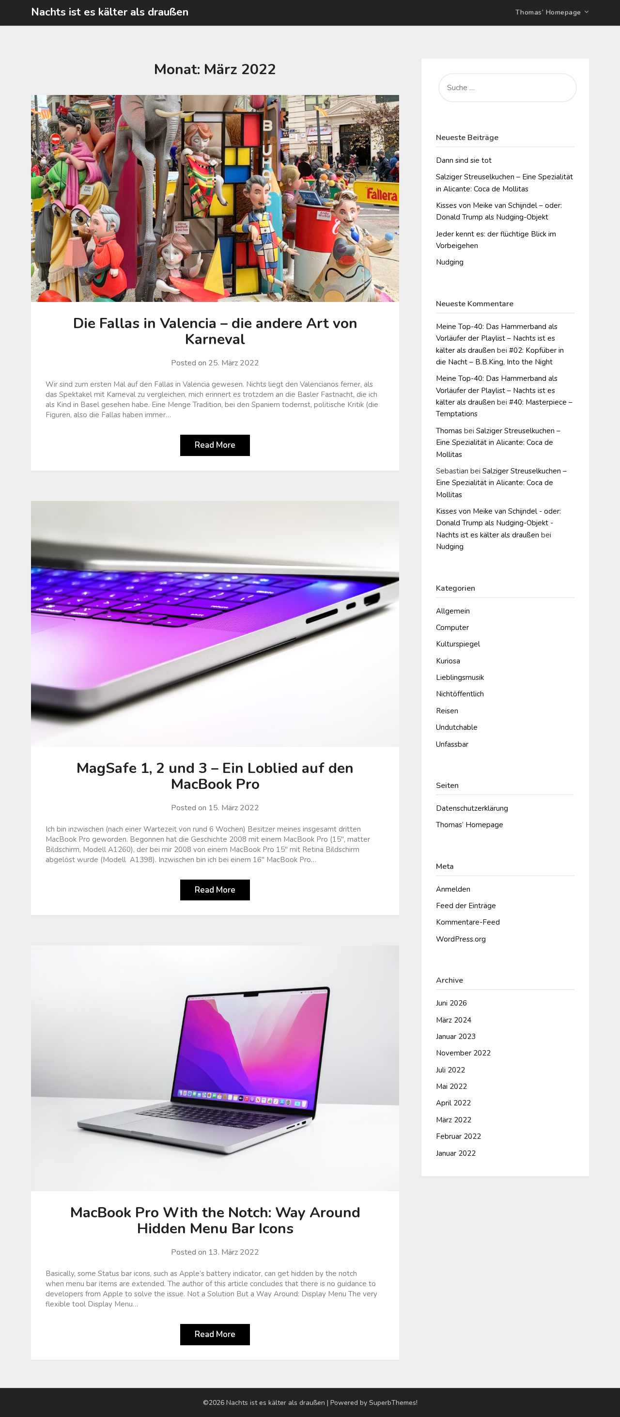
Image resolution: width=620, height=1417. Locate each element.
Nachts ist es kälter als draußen (109, 12)
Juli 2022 (450, 1070)
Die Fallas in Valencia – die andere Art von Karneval (215, 331)
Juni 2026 (451, 1003)
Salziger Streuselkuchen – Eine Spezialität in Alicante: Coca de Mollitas (498, 442)
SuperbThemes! (393, 1402)
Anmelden (453, 889)
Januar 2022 (456, 1153)
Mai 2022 (451, 1086)
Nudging (450, 262)
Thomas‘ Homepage (548, 12)
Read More (215, 445)
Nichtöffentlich (460, 694)
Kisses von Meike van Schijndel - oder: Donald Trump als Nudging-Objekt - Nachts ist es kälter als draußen (498, 523)
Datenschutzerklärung (472, 808)
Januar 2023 (456, 1036)
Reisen (447, 711)
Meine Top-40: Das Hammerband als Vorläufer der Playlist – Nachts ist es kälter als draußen (497, 338)
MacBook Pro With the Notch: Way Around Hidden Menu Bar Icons (215, 1221)
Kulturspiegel (458, 644)
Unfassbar (452, 744)
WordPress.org (461, 939)
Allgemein (453, 611)
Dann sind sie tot (464, 160)
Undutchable (457, 727)
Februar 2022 (458, 1136)
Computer (452, 627)
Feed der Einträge (466, 906)
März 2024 (453, 1020)
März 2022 (453, 1120)
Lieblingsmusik (460, 677)
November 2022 (463, 1053)
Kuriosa (448, 661)
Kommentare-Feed (468, 922)
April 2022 (453, 1103)
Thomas (449, 431)
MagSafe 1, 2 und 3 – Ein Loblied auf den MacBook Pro (215, 776)
